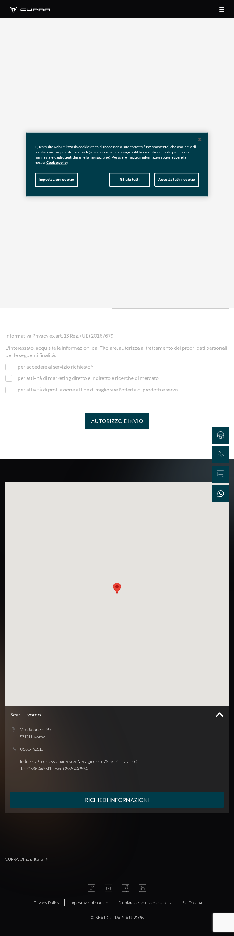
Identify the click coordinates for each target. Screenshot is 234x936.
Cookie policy (57, 162)
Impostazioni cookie (56, 179)
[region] (117, 164)
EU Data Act (193, 902)
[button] (117, 588)
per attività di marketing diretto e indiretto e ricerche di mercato (88, 378)
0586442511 (31, 749)
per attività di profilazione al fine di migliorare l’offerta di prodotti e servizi (99, 389)
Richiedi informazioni (117, 799)
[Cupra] (35, 9)
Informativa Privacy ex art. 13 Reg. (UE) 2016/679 (59, 335)
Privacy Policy (46, 902)
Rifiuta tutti (130, 179)
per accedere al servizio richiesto (55, 367)
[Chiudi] (200, 139)
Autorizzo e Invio (117, 420)
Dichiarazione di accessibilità (145, 902)
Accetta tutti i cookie (176, 179)
